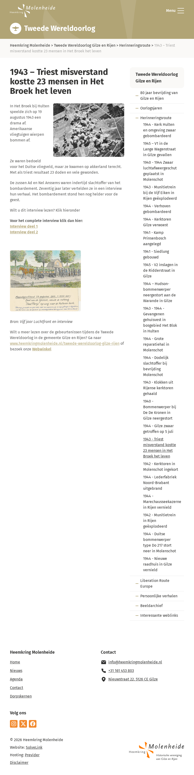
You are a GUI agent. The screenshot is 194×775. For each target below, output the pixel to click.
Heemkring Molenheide (30, 45)
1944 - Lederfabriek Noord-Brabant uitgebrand (159, 483)
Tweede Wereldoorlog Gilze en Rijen (84, 45)
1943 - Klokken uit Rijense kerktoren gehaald (158, 388)
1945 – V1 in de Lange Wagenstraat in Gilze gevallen (159, 149)
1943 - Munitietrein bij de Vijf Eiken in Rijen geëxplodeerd (160, 193)
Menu (171, 10)
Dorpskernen (21, 696)
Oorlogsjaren (151, 108)
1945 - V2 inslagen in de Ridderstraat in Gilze (160, 270)
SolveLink (34, 747)
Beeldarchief (151, 605)
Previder (32, 755)
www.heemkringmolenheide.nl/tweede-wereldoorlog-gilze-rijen (64, 343)
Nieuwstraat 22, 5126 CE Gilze (133, 679)
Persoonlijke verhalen (158, 596)
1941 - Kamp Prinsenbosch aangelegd (154, 238)
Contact (16, 687)
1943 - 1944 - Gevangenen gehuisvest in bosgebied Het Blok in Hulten (160, 319)
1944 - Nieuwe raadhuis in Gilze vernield (157, 564)
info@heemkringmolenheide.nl (135, 662)
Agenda (16, 679)
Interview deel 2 (24, 232)
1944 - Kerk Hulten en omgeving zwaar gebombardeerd (159, 130)
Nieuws (16, 670)
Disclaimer (19, 762)
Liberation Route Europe (154, 583)
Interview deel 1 (24, 226)
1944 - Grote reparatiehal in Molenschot (156, 344)
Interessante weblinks (159, 615)
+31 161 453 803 (121, 670)
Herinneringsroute (134, 45)
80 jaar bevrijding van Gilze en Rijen (159, 96)
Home (15, 662)
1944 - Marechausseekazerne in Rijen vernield (162, 502)
